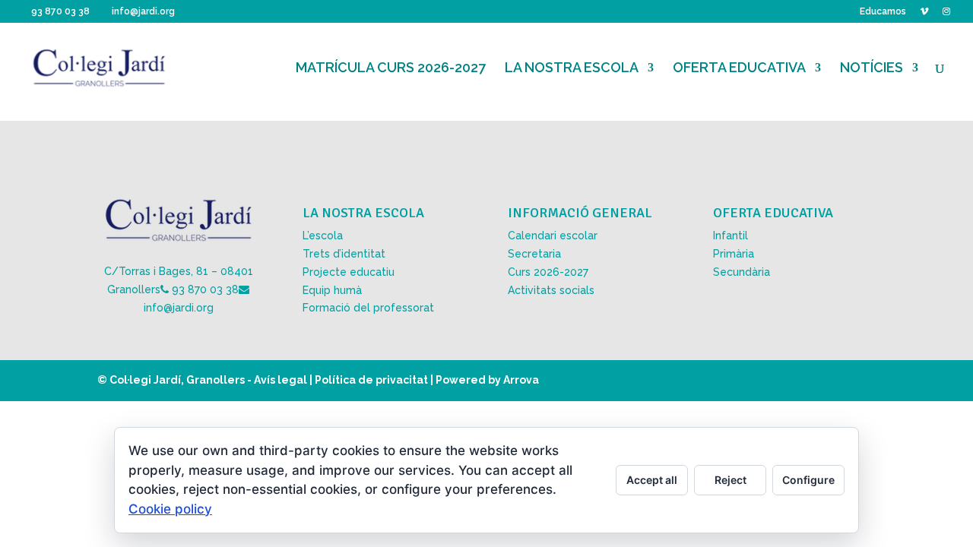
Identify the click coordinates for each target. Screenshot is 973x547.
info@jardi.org (179, 308)
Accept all (651, 479)
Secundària (741, 272)
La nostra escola (572, 68)
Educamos (883, 12)
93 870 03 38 (205, 289)
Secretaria (534, 254)
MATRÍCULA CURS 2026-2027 (391, 68)
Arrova (521, 380)
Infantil (730, 235)
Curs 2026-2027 (548, 272)
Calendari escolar (552, 235)
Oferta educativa (739, 68)
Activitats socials (551, 290)
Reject (730, 479)
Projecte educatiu (349, 272)
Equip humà (332, 290)
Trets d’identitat (344, 254)
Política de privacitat (371, 380)
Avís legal (280, 380)
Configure (808, 479)
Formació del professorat (368, 308)
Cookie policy (170, 509)
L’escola (323, 235)
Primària (733, 254)
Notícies (871, 68)
